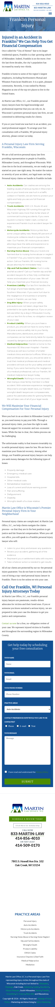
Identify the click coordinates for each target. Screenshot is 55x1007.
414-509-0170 (27, 845)
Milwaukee (43, 983)
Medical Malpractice (30, 960)
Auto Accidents (30, 925)
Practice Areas (11, 703)
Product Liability (30, 949)
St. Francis (20, 994)
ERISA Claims (30, 953)
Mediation (30, 964)
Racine (38, 990)
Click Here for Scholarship (28, 825)
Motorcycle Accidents (30, 929)
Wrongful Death (30, 945)
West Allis (30, 994)
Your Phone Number (13, 688)
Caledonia (28, 987)
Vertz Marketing (44, 1002)
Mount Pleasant (12, 990)
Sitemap (41, 998)
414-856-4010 (42, 4)
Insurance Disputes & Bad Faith (30, 957)
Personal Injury (30, 921)
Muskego (9, 987)
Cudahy (36, 987)
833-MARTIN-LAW (42, 8)
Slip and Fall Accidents (30, 941)
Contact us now (9, 623)
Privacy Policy (42, 772)
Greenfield (10, 994)
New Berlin (44, 987)
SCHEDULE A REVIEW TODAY (27, 819)
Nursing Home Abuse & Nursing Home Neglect (30, 937)
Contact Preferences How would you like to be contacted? (25, 720)
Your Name (9, 658)
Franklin (45, 990)
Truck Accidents (30, 933)
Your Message (10, 733)
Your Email (9, 673)
